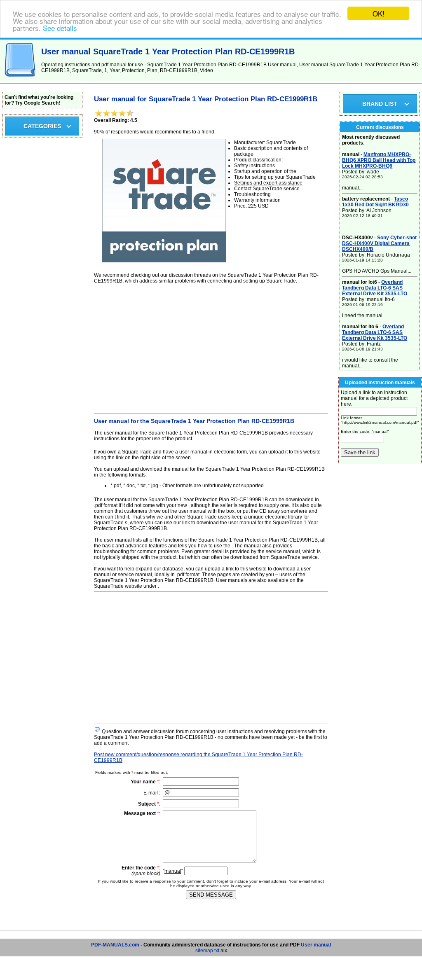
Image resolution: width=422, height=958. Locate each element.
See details (60, 28)
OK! (378, 13)
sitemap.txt (207, 950)
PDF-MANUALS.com (115, 945)
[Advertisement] (211, 347)
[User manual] (20, 79)
